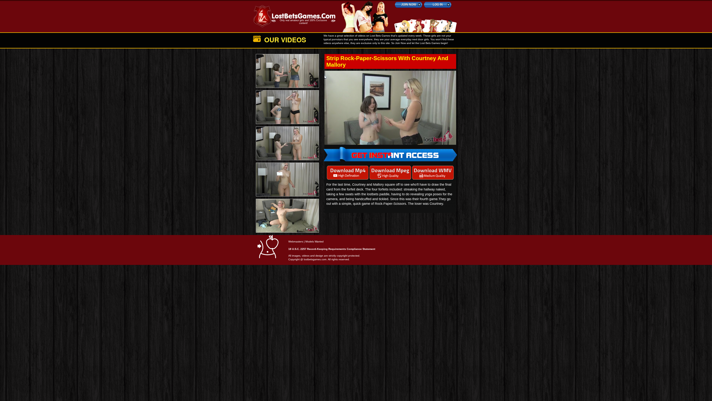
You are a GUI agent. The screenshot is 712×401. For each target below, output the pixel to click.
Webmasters (295, 241)
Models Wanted (314, 241)
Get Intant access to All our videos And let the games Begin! (390, 99)
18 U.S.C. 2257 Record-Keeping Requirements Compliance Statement (331, 248)
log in (438, 4)
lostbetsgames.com (315, 259)
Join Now (408, 4)
